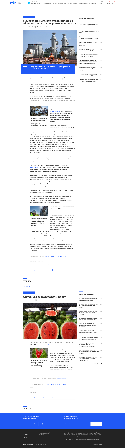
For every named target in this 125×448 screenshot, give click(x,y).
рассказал (55, 80)
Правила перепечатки (28, 444)
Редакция (25, 432)
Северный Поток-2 (44, 265)
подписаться (96, 423)
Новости (47, 256)
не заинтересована (55, 111)
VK (55, 256)
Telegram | (60, 256)
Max (64, 256)
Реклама (25, 437)
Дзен (52, 256)
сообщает (49, 345)
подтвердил (65, 209)
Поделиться (49, 26)
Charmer (100, 444)
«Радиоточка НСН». (62, 378)
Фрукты (34, 392)
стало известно (37, 376)
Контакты (25, 434)
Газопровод (35, 265)
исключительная (34, 167)
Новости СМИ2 (27, 286)
